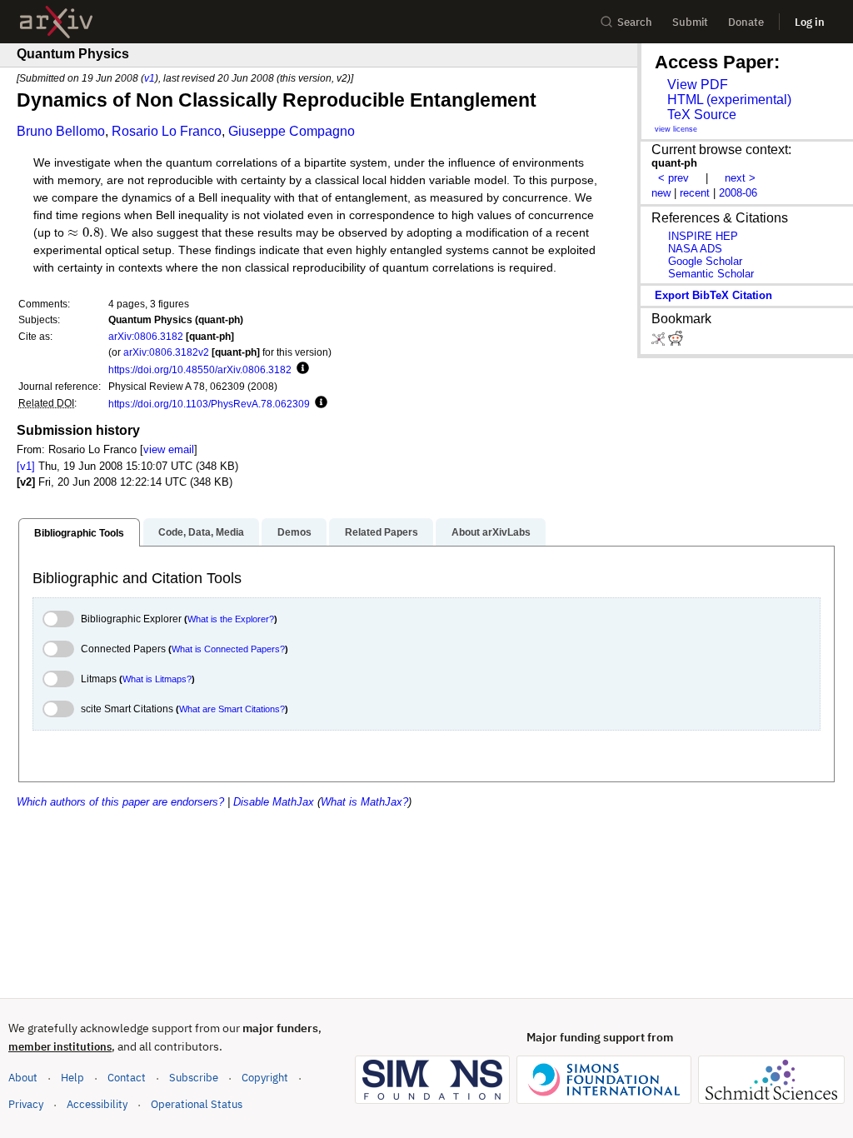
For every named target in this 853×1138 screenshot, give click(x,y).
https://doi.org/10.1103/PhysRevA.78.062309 (209, 403)
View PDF (697, 84)
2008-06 (738, 193)
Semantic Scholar (711, 273)
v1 (149, 77)
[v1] (26, 466)
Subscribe (193, 1078)
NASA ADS (695, 248)
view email (168, 449)
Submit (690, 22)
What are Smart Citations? (232, 709)
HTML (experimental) (729, 99)
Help (72, 1078)
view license (676, 129)
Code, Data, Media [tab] (201, 532)
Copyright (265, 1078)
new (661, 193)
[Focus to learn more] (300, 369)
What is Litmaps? (157, 679)
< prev (673, 178)
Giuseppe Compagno (291, 131)
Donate (746, 22)
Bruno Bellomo (61, 131)
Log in (810, 22)
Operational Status (196, 1103)
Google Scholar (705, 261)
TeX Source (701, 114)
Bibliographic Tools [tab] (79, 533)
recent (695, 193)
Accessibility (97, 1104)
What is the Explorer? (230, 619)
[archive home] (56, 22)
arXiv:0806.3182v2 (166, 352)
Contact (126, 1078)
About (22, 1078)
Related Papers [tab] (381, 532)
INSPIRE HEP (703, 236)
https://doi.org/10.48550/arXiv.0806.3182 (200, 369)
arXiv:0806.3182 (145, 336)
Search (634, 22)
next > (740, 178)
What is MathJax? (364, 802)
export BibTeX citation (713, 295)
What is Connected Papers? (228, 649)
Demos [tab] (294, 532)
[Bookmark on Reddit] (675, 342)
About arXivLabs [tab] (491, 532)
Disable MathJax (273, 802)
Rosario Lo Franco (167, 131)
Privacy (25, 1104)
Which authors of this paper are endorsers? (120, 802)
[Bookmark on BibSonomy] (659, 342)
